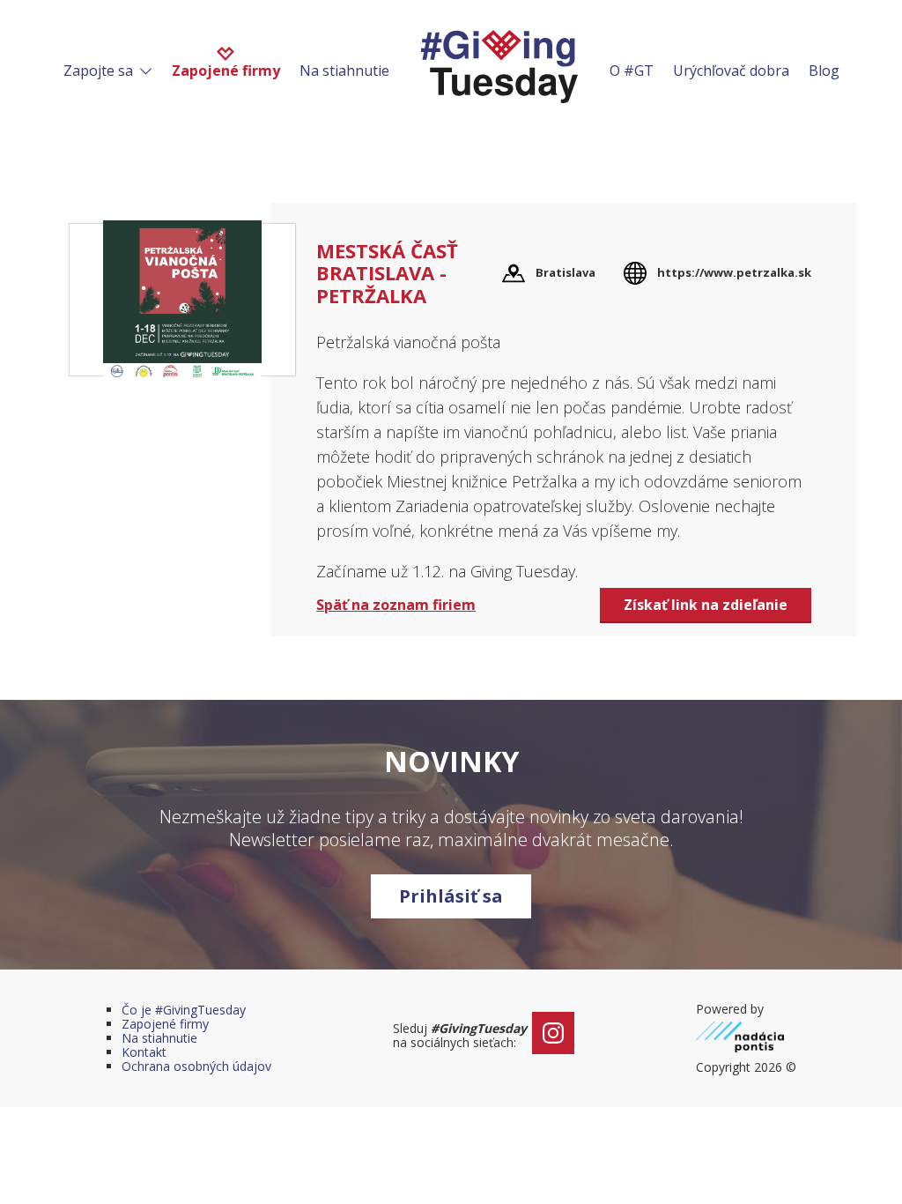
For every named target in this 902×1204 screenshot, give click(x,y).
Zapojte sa (100, 70)
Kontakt (144, 1052)
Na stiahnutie (344, 70)
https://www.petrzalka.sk (734, 272)
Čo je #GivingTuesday (184, 1009)
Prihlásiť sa (451, 896)
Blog (824, 70)
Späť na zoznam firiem (396, 604)
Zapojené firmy (226, 70)
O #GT (632, 70)
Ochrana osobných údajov (196, 1066)
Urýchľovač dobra (731, 70)
